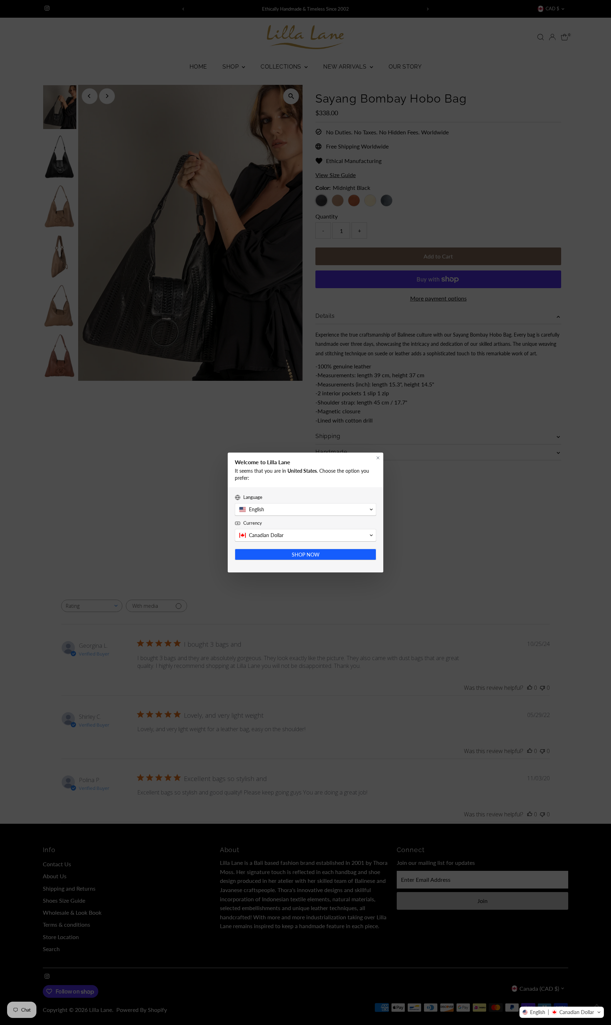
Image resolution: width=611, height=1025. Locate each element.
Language (252, 497)
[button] (561, 1012)
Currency (252, 523)
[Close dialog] (378, 458)
